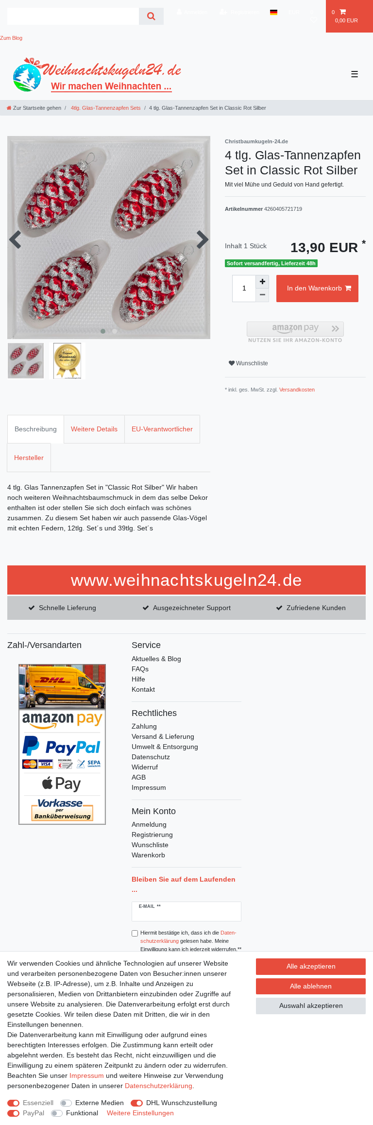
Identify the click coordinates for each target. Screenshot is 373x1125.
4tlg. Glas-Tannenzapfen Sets (105, 108)
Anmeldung (149, 824)
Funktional (82, 1113)
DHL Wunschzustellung (181, 1103)
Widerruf (145, 767)
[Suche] (151, 16)
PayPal (33, 1113)
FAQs (140, 669)
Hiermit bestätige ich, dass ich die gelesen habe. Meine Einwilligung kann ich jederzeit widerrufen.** (190, 941)
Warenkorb (148, 855)
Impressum (149, 787)
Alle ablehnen (311, 986)
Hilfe (138, 679)
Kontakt (143, 689)
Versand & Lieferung (163, 736)
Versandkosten (297, 389)
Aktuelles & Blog (156, 659)
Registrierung (152, 834)
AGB (139, 777)
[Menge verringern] (262, 295)
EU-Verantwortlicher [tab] (162, 429)
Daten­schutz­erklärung (158, 1086)
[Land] (274, 12)
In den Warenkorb (314, 288)
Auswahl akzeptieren (311, 1005)
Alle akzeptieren (311, 966)
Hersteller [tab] (29, 457)
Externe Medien (99, 1103)
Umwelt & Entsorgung (165, 746)
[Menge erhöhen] (262, 282)
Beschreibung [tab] (36, 429)
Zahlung (144, 726)
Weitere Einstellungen (140, 1113)
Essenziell (38, 1103)
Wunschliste (251, 363)
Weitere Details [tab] (94, 429)
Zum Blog (11, 38)
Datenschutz (151, 757)
